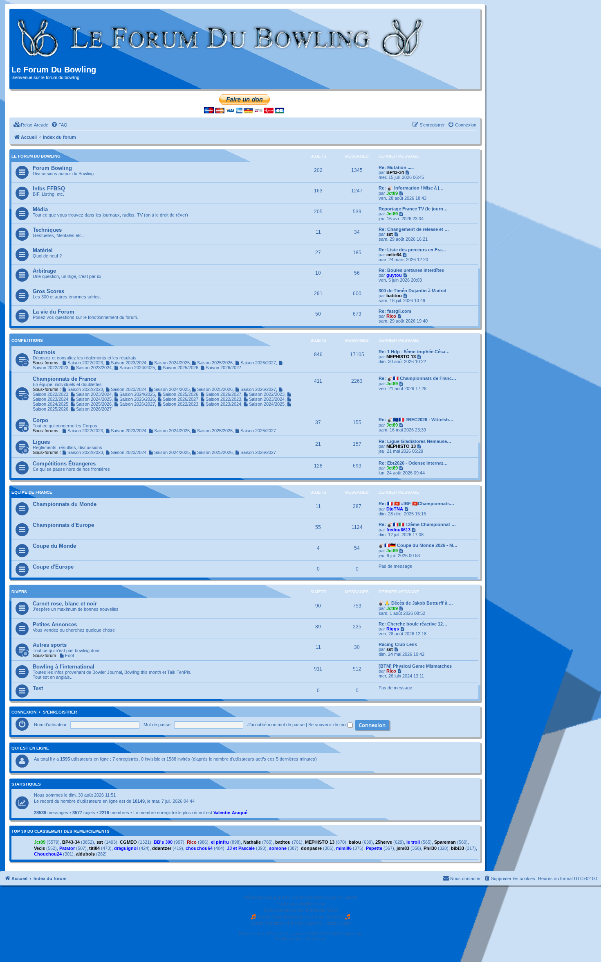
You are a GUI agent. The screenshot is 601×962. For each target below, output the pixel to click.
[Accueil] (220, 38)
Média (40, 209)
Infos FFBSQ (49, 188)
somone (278, 848)
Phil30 (430, 848)
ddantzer (161, 848)
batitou (394, 295)
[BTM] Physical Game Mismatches (415, 666)
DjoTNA (394, 508)
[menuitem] (30, 125)
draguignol (126, 848)
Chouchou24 (48, 853)
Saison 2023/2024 (128, 362)
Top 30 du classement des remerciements (60, 831)
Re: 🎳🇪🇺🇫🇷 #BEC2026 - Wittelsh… (416, 419)
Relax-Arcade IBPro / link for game (271, 933)
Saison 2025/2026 (215, 362)
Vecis (39, 848)
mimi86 (344, 848)
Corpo (40, 420)
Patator (67, 848)
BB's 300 (163, 842)
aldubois (85, 853)
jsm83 (403, 848)
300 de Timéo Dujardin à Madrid (412, 290)
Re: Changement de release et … (414, 229)
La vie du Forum (53, 312)
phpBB (280, 897)
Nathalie (252, 842)
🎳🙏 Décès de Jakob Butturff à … (416, 603)
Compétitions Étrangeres (64, 464)
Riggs (392, 628)
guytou (394, 275)
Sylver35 (335, 917)
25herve (383, 842)
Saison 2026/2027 (258, 362)
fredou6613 (398, 529)
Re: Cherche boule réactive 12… (413, 623)
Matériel (43, 250)
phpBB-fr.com (311, 903)
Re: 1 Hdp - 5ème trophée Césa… (414, 351)
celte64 (393, 254)
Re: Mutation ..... (396, 167)
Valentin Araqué (230, 812)
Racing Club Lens (398, 644)
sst (389, 234)
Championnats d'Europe (63, 525)
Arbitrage (44, 271)
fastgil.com (352, 933)
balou (355, 842)
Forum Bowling (52, 168)
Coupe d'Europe (53, 567)
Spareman (445, 842)
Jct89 (392, 193)
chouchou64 (199, 848)
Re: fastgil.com (395, 311)
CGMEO (128, 842)
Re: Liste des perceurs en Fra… (412, 249)
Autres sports (50, 645)
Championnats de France (64, 379)
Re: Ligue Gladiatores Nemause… (415, 441)
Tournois (44, 352)
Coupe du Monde (54, 546)
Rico (391, 316)
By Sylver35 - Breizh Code (324, 923)
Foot (69, 655)
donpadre (311, 848)
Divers (19, 591)
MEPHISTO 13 (401, 356)
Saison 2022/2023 (85, 362)
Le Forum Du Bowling (36, 156)
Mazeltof (318, 910)
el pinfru (220, 842)
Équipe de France (31, 492)
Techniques (47, 230)
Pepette (374, 848)
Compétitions (27, 340)
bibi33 (457, 848)
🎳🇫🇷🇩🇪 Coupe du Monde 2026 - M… (418, 545)
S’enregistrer (60, 712)
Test (38, 688)
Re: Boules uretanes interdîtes (411, 270)
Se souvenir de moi (328, 724)
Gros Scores (48, 291)
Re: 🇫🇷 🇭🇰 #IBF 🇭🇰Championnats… (416, 503)
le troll (413, 842)
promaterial (285, 910)
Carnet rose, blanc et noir (65, 604)
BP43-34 (395, 172)
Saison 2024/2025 (172, 362)
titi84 (94, 848)
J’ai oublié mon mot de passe (276, 724)
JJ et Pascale (241, 848)
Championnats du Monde (64, 504)
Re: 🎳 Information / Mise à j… (411, 187)
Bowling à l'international (63, 667)
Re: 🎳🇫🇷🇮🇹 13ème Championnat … (417, 524)
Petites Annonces (55, 624)
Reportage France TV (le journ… (413, 208)
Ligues (41, 442)
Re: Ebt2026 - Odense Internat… (413, 463)
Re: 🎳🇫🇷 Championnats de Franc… (417, 378)
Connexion (23, 712)
